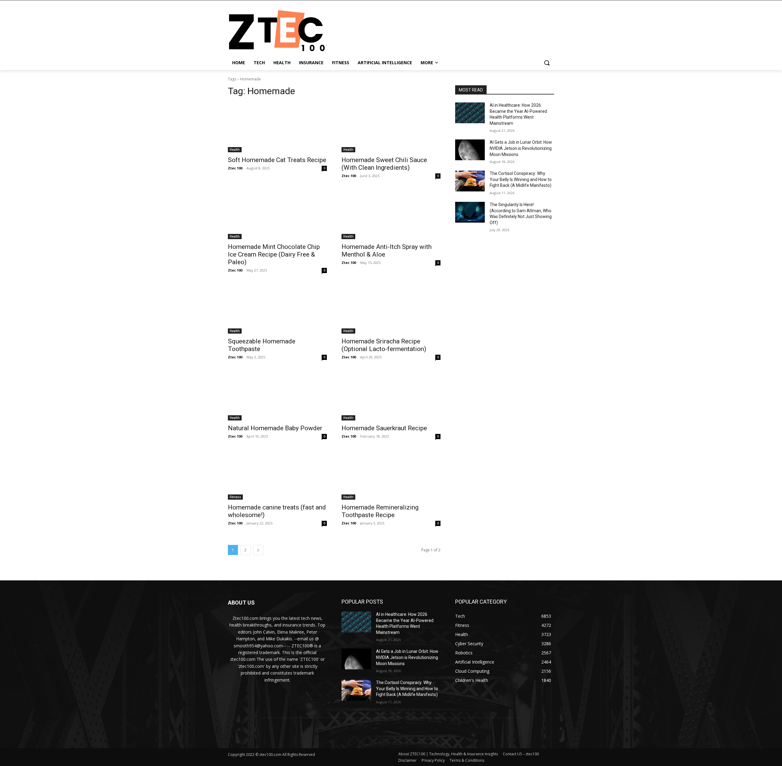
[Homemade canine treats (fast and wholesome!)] (277, 475)
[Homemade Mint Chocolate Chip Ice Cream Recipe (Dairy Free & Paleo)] (277, 214)
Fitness (235, 497)
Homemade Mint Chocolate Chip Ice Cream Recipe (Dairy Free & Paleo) (274, 254)
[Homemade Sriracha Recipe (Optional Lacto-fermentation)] (391, 309)
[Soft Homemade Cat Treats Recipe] (277, 127)
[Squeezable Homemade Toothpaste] (277, 309)
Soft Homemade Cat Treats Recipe (277, 160)
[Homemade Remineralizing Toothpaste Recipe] (391, 475)
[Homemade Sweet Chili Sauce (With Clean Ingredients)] (391, 127)
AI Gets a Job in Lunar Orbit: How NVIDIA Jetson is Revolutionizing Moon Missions (521, 148)
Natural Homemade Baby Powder (275, 428)
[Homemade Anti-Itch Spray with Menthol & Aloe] (391, 214)
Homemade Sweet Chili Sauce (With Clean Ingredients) (384, 163)
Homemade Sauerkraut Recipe (384, 428)
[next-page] (258, 550)
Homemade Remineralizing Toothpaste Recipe (380, 511)
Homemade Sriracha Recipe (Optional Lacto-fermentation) (384, 345)
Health (235, 149)
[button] (546, 62)
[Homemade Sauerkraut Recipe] (391, 395)
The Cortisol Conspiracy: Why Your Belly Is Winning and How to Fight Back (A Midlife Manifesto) (521, 179)
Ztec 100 (235, 168)
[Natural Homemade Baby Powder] (277, 395)
